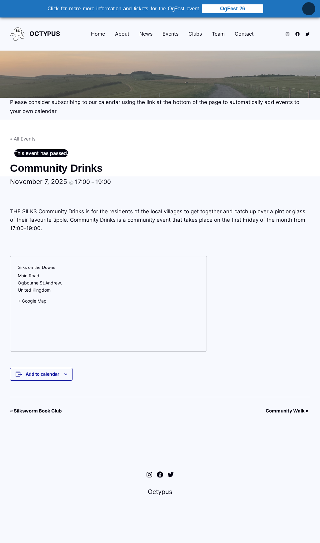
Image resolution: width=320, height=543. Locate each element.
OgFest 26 (232, 9)
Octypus (44, 33)
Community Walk (287, 411)
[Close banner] (308, 8)
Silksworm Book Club (36, 411)
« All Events (23, 139)
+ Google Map (32, 301)
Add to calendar (42, 374)
